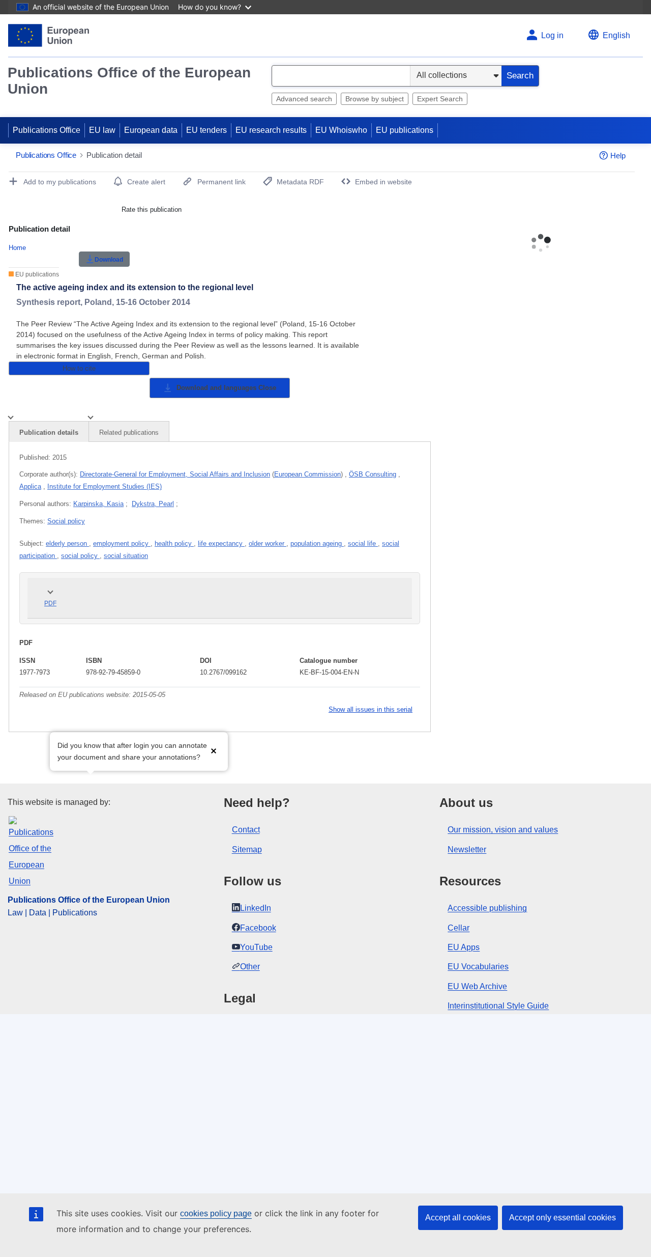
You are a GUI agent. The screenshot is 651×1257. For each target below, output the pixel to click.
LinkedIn (255, 908)
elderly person (67, 543)
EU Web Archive (477, 986)
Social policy (66, 521)
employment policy (122, 543)
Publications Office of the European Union (129, 81)
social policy (80, 556)
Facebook (258, 928)
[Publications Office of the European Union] (48, 35)
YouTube (256, 947)
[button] (213, 750)
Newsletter (467, 849)
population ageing (317, 543)
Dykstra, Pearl (153, 504)
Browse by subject (374, 99)
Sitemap (247, 849)
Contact (246, 829)
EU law (102, 130)
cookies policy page (216, 1213)
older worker (267, 543)
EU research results (271, 130)
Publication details (48, 432)
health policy (174, 543)
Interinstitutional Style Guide (498, 1005)
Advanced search (304, 99)
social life (363, 543)
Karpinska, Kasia (98, 504)
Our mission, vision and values (503, 829)
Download (109, 259)
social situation (126, 556)
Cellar (458, 928)
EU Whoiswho (341, 130)
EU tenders (206, 130)
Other (250, 966)
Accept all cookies (458, 1217)
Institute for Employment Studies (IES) (104, 486)
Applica (30, 486)
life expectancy (221, 543)
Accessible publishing (487, 908)
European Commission (307, 474)
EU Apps (464, 947)
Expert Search (440, 99)
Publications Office (46, 130)
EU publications (404, 130)
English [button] (616, 35)
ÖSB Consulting (372, 474)
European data (150, 130)
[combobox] (341, 76)
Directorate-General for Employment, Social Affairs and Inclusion (175, 474)
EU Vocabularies (478, 966)
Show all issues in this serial (370, 709)
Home (17, 248)
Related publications (129, 432)
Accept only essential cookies (562, 1217)
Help (618, 155)
